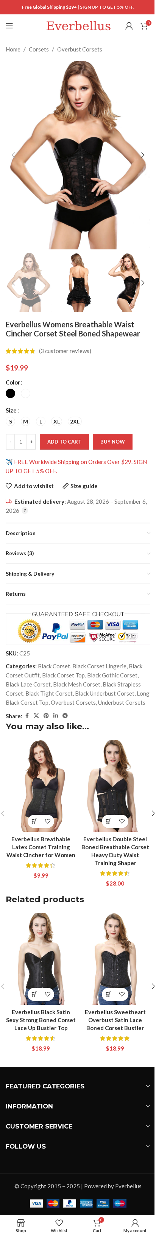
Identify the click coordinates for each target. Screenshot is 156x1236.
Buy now (112, 442)
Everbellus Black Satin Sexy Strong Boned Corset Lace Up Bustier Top (41, 1020)
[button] (13, 155)
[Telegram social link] (65, 716)
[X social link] (36, 716)
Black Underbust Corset (104, 693)
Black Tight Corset (49, 693)
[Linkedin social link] (55, 716)
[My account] (129, 25)
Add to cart (64, 442)
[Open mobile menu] (9, 25)
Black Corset (54, 666)
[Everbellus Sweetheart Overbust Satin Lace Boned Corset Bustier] (115, 959)
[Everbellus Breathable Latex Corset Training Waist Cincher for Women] (41, 786)
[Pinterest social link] (46, 716)
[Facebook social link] (26, 716)
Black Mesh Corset (76, 684)
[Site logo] (78, 25)
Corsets (39, 49)
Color (13, 382)
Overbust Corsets (79, 49)
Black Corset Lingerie (99, 666)
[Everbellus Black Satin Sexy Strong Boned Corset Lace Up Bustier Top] (41, 959)
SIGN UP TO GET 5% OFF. (107, 7)
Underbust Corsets (121, 702)
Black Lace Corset (28, 684)
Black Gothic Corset (112, 675)
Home (13, 49)
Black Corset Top (63, 675)
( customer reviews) (65, 351)
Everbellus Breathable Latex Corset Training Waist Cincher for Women (40, 847)
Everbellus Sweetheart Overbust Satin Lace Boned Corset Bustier (115, 1020)
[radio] (10, 393)
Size (11, 410)
